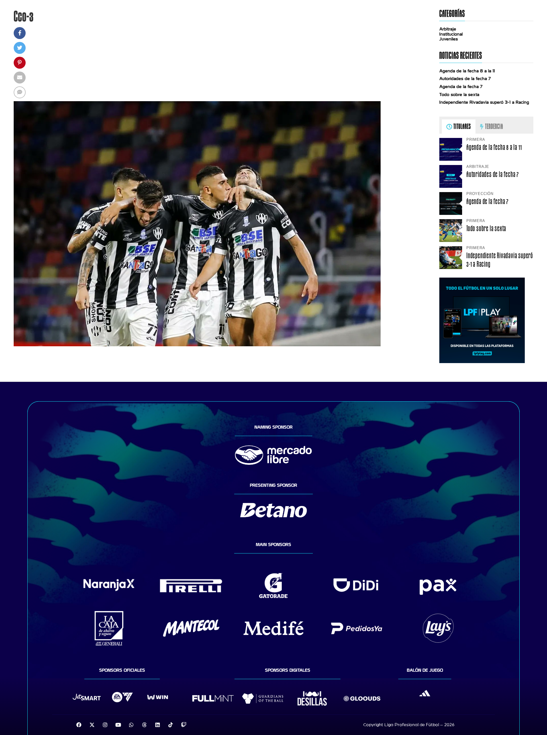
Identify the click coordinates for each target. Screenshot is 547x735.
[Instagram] (105, 725)
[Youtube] (118, 725)
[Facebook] (79, 725)
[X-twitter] (92, 725)
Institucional (451, 34)
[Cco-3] (197, 345)
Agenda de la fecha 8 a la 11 (467, 71)
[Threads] (144, 725)
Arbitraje (447, 29)
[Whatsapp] (131, 725)
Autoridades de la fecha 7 (465, 78)
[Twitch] (184, 725)
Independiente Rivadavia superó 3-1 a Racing (484, 102)
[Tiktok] (171, 725)
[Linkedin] (157, 725)
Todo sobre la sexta (459, 94)
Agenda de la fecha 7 (461, 86)
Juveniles (448, 39)
